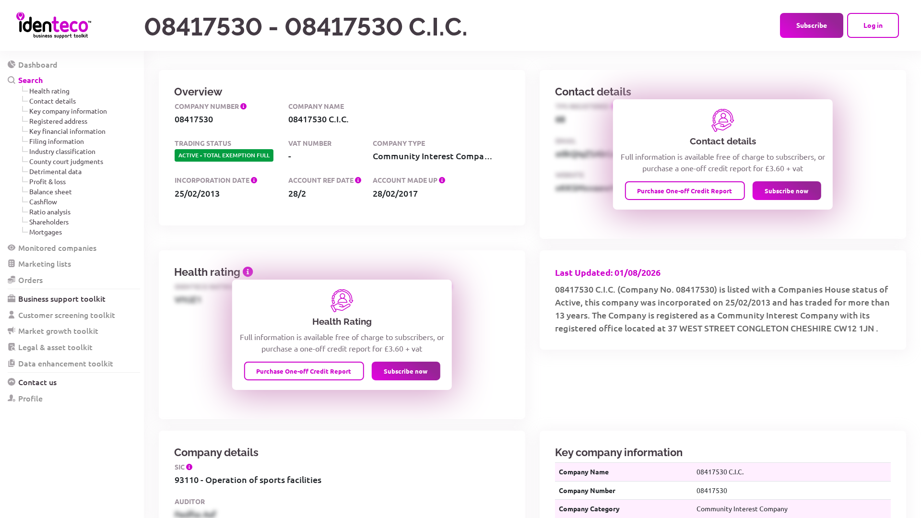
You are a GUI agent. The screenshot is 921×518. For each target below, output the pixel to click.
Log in (873, 25)
